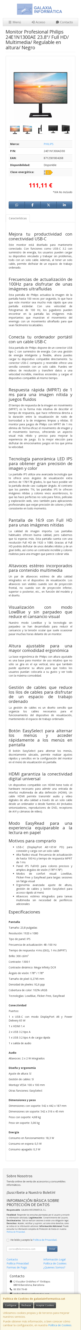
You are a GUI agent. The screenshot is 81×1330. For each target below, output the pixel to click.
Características (18, 218)
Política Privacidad (18, 1263)
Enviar (52, 1248)
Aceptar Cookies (45, 1305)
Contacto (66, 22)
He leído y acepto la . (34, 1239)
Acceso (40, 22)
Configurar (11, 1305)
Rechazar (26, 1305)
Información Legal (54, 1259)
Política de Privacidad (16, 1232)
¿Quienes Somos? (54, 1267)
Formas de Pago (17, 1267)
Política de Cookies (59, 1325)
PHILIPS (48, 144)
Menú (16, 22)
